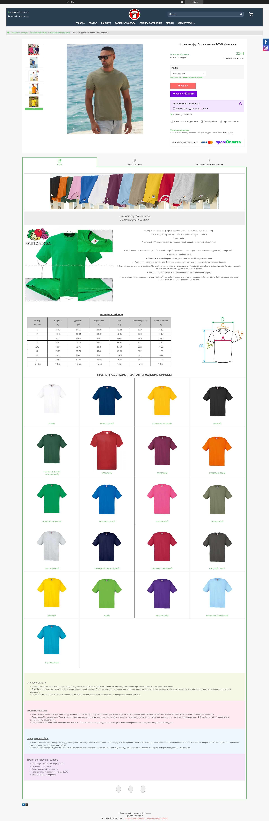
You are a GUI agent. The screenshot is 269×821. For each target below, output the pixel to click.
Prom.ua (148, 813)
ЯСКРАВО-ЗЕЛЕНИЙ (51, 522)
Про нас (93, 23)
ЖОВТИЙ (51, 616)
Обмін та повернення (151, 23)
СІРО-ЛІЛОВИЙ (52, 568)
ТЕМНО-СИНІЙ (107, 424)
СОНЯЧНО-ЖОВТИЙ (162, 424)
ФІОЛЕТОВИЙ (162, 616)
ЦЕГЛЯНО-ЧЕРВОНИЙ (162, 568)
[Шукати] (241, 14)
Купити (184, 86)
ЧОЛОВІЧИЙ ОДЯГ (38, 33)
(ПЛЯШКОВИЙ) (52, 474)
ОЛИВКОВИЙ (217, 522)
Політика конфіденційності (157, 818)
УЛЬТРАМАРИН (52, 663)
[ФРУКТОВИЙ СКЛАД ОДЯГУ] (134, 14)
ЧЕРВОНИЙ (107, 473)
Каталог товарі (185, 23)
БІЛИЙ (52, 424)
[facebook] (23, 805)
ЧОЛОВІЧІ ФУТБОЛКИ (59, 33)
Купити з (180, 93)
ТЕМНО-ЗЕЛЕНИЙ (51, 472)
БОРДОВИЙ (162, 473)
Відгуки (170, 23)
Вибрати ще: (186, 77)
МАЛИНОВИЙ (162, 522)
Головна (80, 23)
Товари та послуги (19, 33)
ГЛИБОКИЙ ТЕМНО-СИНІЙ (106, 568)
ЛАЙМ (107, 616)
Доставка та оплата (125, 23)
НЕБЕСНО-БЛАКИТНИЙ (217, 616)
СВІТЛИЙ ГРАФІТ (217, 568)
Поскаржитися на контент (135, 818)
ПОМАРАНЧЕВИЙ (217, 473)
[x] (26, 805)
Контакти (106, 23)
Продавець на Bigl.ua (134, 816)
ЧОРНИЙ (217, 424)
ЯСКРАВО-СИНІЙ (107, 522)
